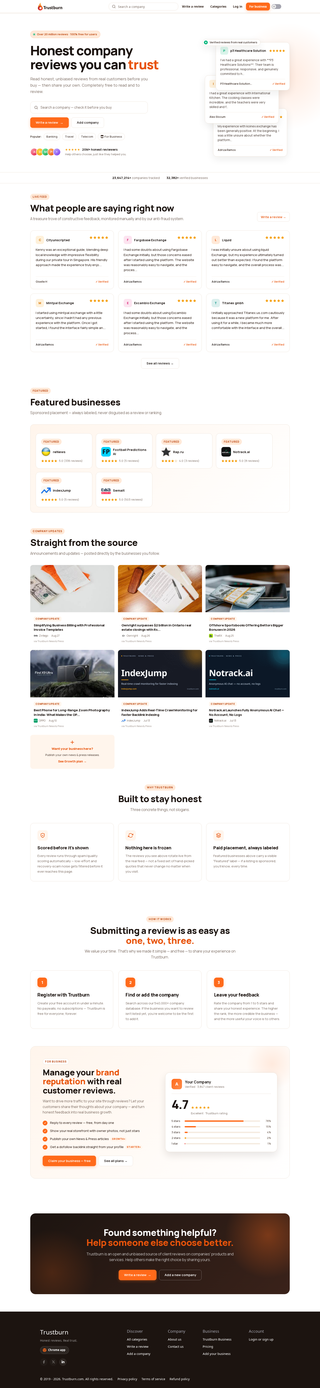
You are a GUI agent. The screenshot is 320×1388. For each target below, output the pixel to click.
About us (174, 1339)
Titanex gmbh (233, 303)
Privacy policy (127, 1379)
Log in (237, 6)
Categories (218, 6)
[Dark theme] (276, 6)
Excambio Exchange (149, 303)
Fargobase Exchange (150, 240)
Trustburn (54, 1332)
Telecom (87, 136)
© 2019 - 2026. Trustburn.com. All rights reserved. (76, 1379)
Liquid (226, 240)
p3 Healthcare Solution (248, 51)
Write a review (193, 6)
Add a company (138, 1353)
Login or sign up (261, 1339)
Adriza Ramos (133, 281)
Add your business (217, 1353)
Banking (51, 136)
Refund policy (180, 1379)
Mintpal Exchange (60, 303)
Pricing (208, 1346)
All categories (137, 1339)
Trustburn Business (217, 1339)
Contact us (176, 1346)
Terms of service (153, 1379)
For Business (113, 136)
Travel (69, 136)
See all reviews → (160, 363)
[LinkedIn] (63, 1362)
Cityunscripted (58, 240)
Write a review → (273, 217)
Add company (88, 122)
